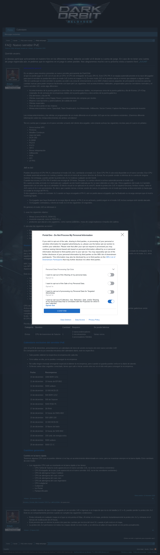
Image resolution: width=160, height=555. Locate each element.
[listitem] (80, 269)
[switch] (111, 274)
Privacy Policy (94, 320)
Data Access (80, 320)
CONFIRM (62, 311)
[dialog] (80, 277)
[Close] (123, 235)
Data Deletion (65, 320)
